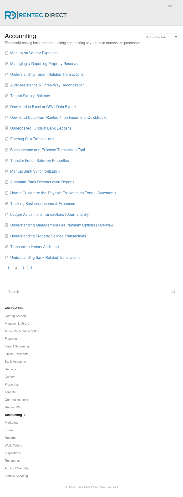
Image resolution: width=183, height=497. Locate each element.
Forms (9, 430)
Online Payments (17, 353)
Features (11, 338)
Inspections (13, 453)
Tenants (10, 392)
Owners (10, 376)
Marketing (11, 422)
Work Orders (13, 445)
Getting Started (15, 315)
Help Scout (112, 487)
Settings (10, 369)
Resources (12, 460)
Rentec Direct (75, 487)
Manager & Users (17, 323)
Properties (12, 384)
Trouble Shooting (16, 475)
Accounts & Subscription (22, 331)
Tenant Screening (17, 346)
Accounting (14, 414)
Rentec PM (12, 407)
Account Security (17, 468)
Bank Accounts (15, 361)
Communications (16, 399)
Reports (10, 437)
